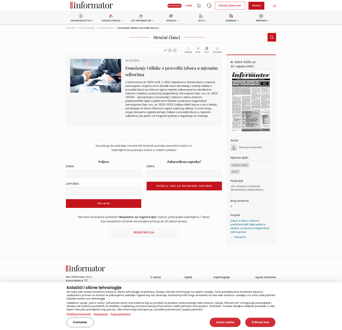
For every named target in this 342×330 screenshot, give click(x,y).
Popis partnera (120, 314)
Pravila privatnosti (79, 314)
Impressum (101, 314)
